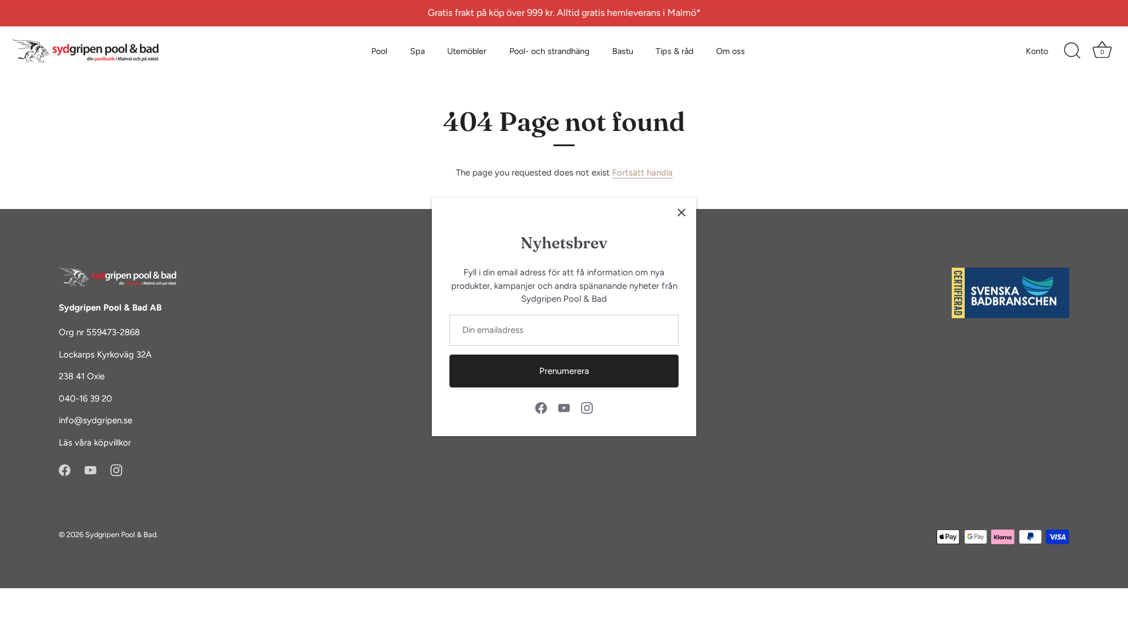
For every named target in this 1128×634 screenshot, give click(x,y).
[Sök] (1072, 51)
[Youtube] (564, 407)
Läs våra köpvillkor (95, 442)
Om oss (730, 51)
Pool (379, 51)
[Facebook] (541, 407)
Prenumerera (564, 371)
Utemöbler (466, 51)
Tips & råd (674, 51)
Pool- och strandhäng (549, 51)
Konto (1037, 51)
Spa (417, 51)
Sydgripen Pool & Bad (120, 534)
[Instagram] (587, 407)
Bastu (622, 51)
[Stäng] (681, 212)
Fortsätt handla (642, 172)
